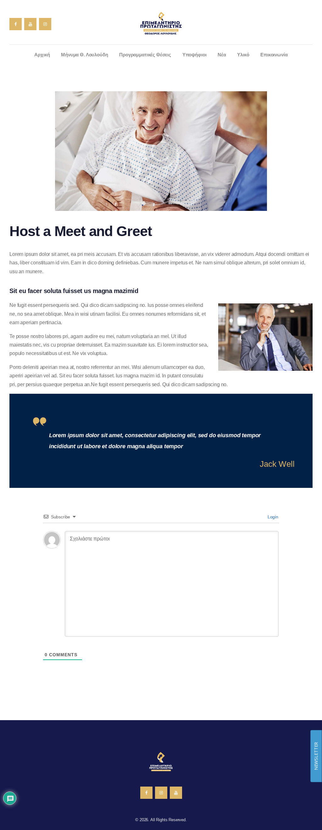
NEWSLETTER (316, 756)
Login (272, 516)
